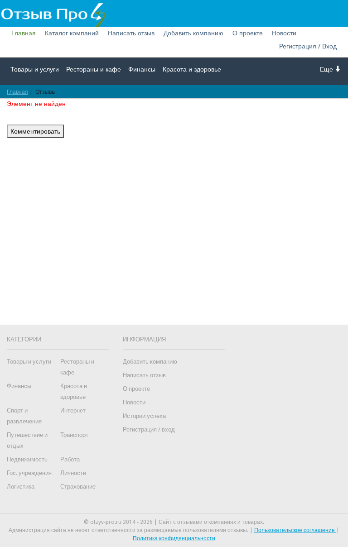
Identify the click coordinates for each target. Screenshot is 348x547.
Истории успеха (144, 416)
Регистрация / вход (149, 429)
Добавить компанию (193, 33)
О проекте (247, 33)
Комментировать (35, 131)
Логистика (20, 486)
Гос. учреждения (29, 473)
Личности (73, 473)
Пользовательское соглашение (295, 530)
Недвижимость (27, 459)
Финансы (141, 69)
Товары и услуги (34, 69)
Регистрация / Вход (308, 46)
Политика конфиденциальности (174, 538)
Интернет (73, 410)
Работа (70, 459)
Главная (23, 33)
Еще (327, 69)
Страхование (78, 486)
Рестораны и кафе (93, 69)
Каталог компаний (72, 33)
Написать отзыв (131, 33)
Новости (284, 33)
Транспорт (74, 435)
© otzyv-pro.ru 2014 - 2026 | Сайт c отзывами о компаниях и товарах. (174, 522)
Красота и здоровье (192, 69)
